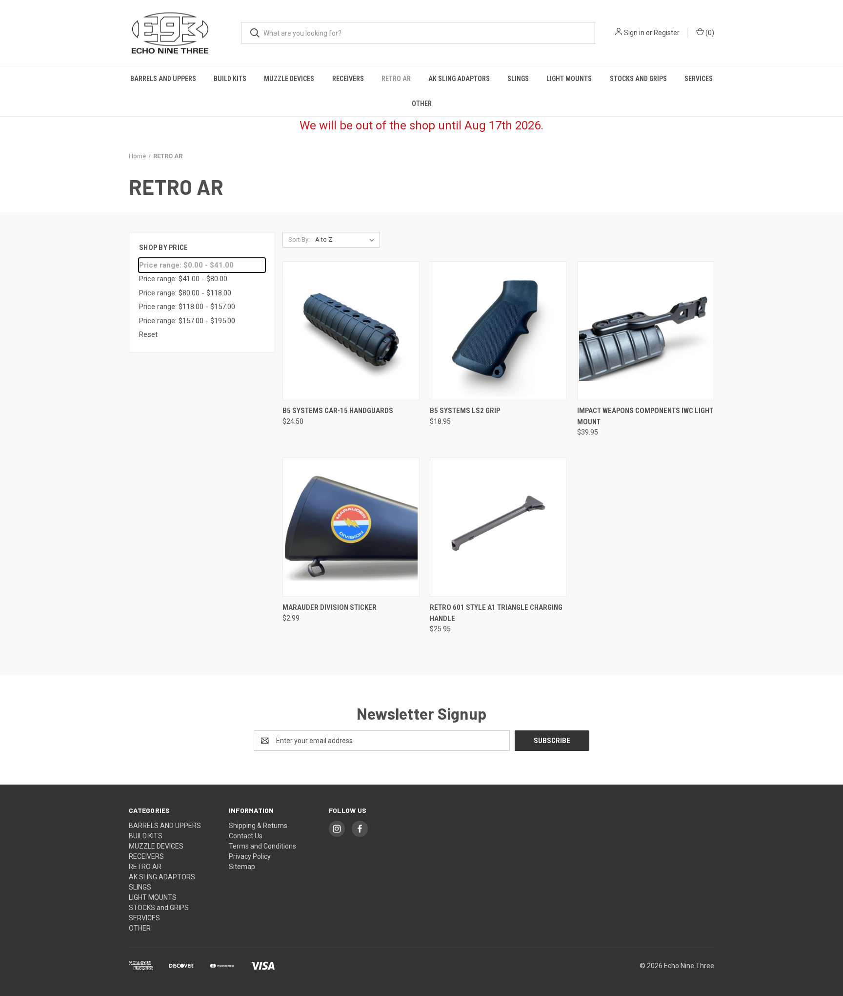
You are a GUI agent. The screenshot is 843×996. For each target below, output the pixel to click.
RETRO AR (396, 79)
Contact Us (245, 836)
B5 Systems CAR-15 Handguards (337, 410)
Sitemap (242, 867)
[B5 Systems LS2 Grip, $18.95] (498, 330)
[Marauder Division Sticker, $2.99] (351, 527)
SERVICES (698, 79)
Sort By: (299, 239)
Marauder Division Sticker (329, 607)
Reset (148, 334)
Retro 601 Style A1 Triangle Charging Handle (496, 613)
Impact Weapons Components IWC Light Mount (645, 416)
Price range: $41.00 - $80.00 (183, 278)
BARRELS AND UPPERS (163, 79)
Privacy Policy (250, 856)
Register (667, 33)
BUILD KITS (230, 79)
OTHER (422, 103)
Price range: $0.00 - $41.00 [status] (186, 265)
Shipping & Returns (258, 826)
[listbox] (347, 239)
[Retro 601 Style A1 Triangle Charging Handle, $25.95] (498, 527)
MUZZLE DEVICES (289, 79)
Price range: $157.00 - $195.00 (187, 320)
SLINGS (518, 79)
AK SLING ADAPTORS (459, 79)
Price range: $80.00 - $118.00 (185, 293)
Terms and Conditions (262, 846)
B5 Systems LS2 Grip (465, 410)
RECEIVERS (348, 79)
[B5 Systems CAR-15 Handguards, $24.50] (351, 330)
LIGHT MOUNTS (569, 79)
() (709, 33)
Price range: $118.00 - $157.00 (187, 306)
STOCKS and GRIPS (638, 79)
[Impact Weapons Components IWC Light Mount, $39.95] (645, 330)
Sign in (634, 33)
